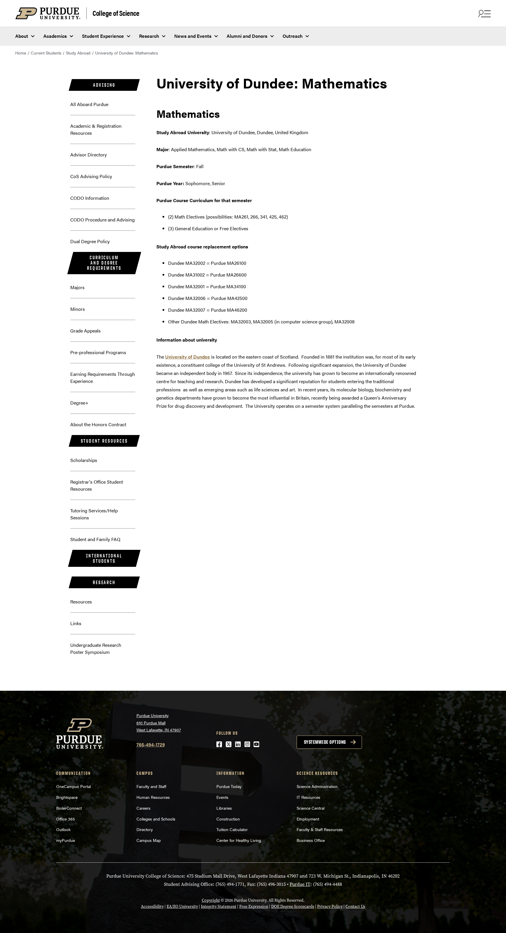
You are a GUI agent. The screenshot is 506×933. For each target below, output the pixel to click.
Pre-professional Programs (98, 352)
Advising (104, 85)
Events (222, 797)
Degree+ (79, 402)
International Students (104, 558)
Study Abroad (78, 53)
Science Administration (317, 786)
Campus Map (148, 840)
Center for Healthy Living (238, 840)
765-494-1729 (150, 744)
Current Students (46, 53)
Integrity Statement (218, 906)
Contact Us (355, 906)
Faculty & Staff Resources (320, 829)
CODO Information (89, 198)
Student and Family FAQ (95, 539)
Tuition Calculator (232, 829)
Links (75, 623)
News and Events (192, 36)
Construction (228, 819)
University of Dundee (187, 356)
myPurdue (65, 840)
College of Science (116, 13)
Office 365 (65, 819)
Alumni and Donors (247, 36)
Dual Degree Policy (90, 241)
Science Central (310, 808)
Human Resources (153, 797)
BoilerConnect (69, 808)
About (21, 36)
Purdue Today (229, 786)
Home (20, 53)
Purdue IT (300, 884)
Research (149, 36)
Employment (308, 819)
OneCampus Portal (73, 786)
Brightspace (67, 797)
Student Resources (104, 441)
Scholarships (83, 460)
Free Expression (253, 906)
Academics (55, 36)
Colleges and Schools (155, 819)
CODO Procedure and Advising (102, 219)
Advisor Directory (88, 154)
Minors (77, 309)
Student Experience (103, 36)
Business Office (311, 840)
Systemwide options (325, 742)
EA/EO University (182, 906)
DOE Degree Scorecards (292, 906)
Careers (143, 808)
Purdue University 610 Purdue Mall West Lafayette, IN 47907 (158, 722)
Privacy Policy (330, 906)
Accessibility (152, 906)
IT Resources (308, 797)
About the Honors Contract (98, 424)
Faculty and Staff (151, 786)
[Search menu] (484, 13)
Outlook (63, 829)
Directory (144, 829)
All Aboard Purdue (89, 104)
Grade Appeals (85, 330)
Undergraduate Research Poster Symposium (95, 648)
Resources (81, 601)
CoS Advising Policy (91, 176)
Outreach (292, 36)
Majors (77, 287)
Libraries (224, 808)
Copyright (211, 900)
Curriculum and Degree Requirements (104, 263)
